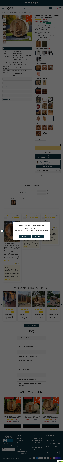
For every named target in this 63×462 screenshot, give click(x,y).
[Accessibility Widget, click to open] (2, 231)
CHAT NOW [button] (38, 236)
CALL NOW (25, 236)
